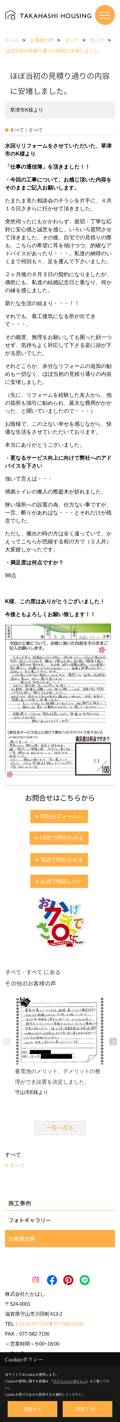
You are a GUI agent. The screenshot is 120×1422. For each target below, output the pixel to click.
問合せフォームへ (61, 816)
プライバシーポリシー (69, 1380)
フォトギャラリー (29, 1220)
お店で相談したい (61, 881)
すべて (17, 1165)
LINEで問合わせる (62, 838)
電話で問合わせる (61, 859)
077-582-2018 (68, 1324)
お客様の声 (21, 1239)
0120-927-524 (34, 1324)
